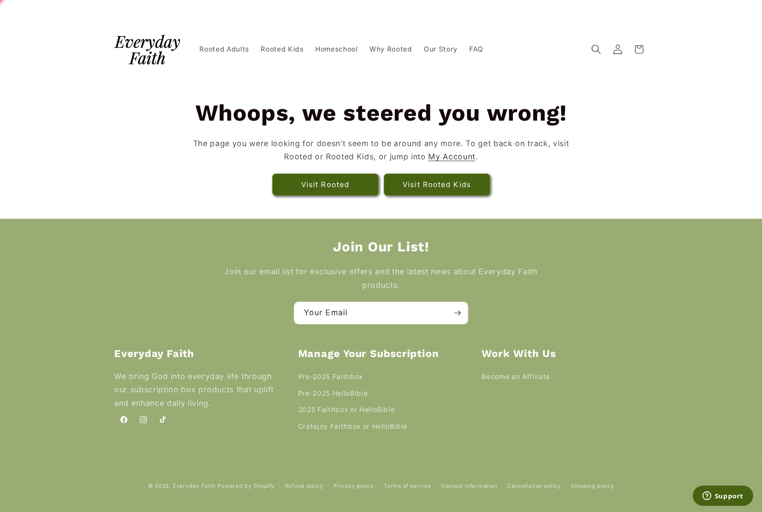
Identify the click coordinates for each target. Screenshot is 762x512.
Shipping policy (592, 486)
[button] (596, 49)
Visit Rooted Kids (437, 184)
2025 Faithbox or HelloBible (346, 409)
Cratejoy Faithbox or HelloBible (352, 426)
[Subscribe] (457, 313)
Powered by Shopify (246, 486)
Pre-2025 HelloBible (333, 393)
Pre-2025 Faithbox (330, 376)
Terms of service (407, 486)
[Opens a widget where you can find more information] (722, 497)
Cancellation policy (534, 486)
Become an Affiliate (516, 376)
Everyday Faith (194, 486)
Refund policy (304, 486)
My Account (451, 156)
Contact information (469, 486)
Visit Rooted (325, 184)
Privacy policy (353, 486)
